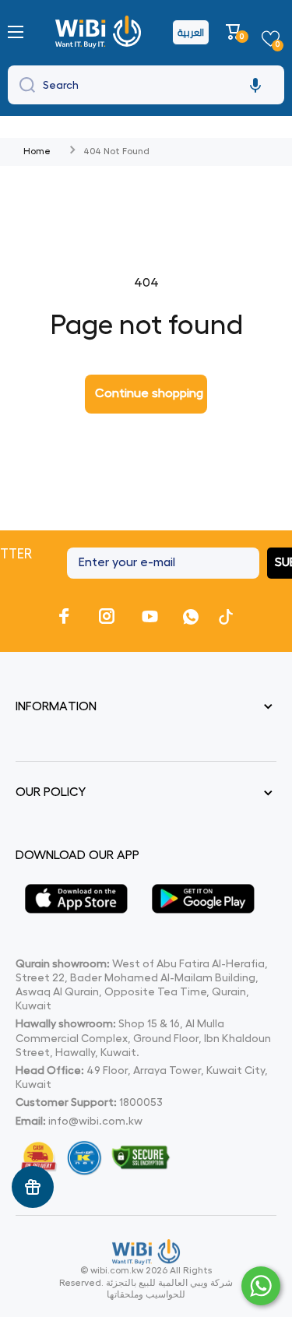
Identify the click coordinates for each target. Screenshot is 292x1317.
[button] (235, 32)
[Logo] (100, 32)
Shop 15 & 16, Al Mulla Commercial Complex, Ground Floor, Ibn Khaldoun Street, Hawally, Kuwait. (143, 1037)
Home (37, 151)
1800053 (141, 1102)
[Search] (23, 84)
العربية (191, 32)
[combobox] (146, 84)
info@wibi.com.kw (95, 1120)
